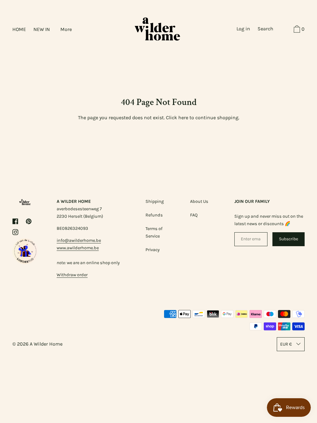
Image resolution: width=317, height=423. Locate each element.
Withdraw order (72, 274)
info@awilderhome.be (79, 240)
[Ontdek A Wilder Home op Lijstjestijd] (25, 262)
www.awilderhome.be (78, 248)
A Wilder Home (46, 344)
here (183, 117)
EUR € (286, 344)
